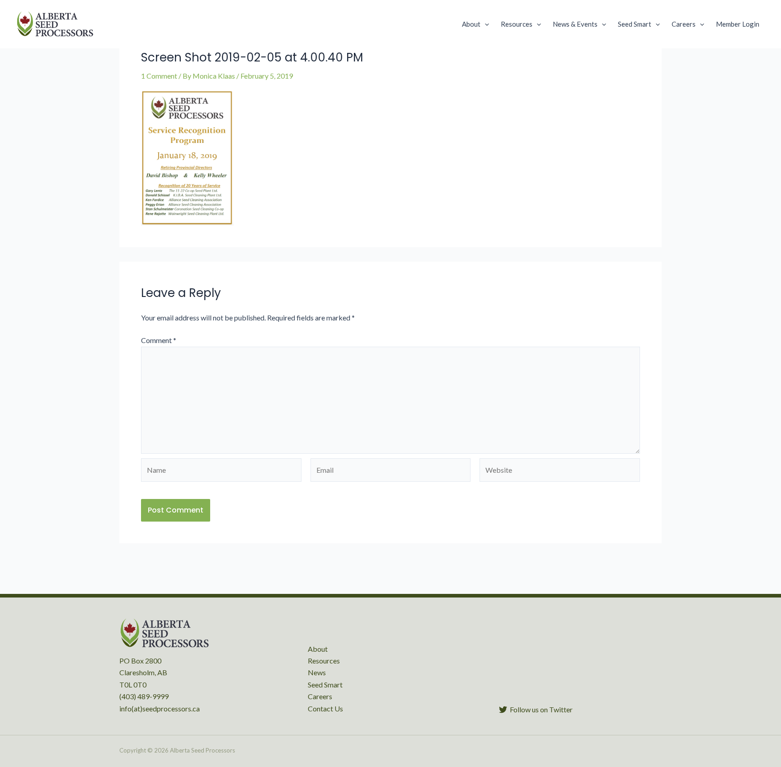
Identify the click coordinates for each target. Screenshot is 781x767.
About (318, 649)
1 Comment (159, 75)
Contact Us (325, 708)
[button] (484, 24)
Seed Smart (325, 684)
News (317, 672)
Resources (324, 660)
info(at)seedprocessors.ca (159, 708)
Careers (320, 696)
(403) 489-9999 (144, 696)
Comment (158, 340)
